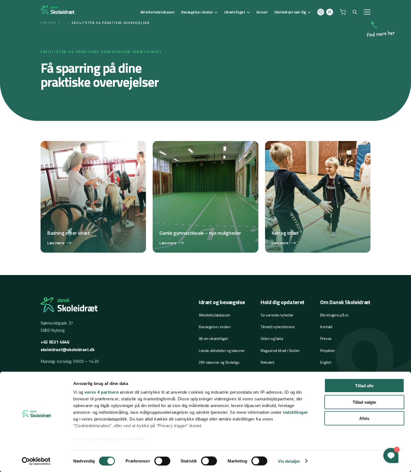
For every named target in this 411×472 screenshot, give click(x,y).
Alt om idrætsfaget (213, 338)
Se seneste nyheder (277, 315)
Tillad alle (364, 385)
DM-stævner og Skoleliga (219, 362)
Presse (326, 338)
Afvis (364, 418)
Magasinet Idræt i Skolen (280, 350)
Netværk (268, 362)
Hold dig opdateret (282, 302)
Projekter (327, 350)
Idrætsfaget (234, 12)
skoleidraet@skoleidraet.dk (68, 349)
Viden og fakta (272, 338)
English (326, 362)
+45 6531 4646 (55, 342)
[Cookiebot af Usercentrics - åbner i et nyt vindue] (36, 461)
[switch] (162, 460)
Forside (48, 22)
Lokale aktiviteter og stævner (222, 350)
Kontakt (326, 327)
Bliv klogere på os (334, 315)
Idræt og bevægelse (222, 302)
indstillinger (295, 412)
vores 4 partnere (101, 392)
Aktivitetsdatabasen (157, 12)
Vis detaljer (289, 461)
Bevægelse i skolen (197, 12)
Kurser (262, 12)
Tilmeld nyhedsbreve (278, 327)
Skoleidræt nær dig (290, 12)
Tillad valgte (364, 402)
